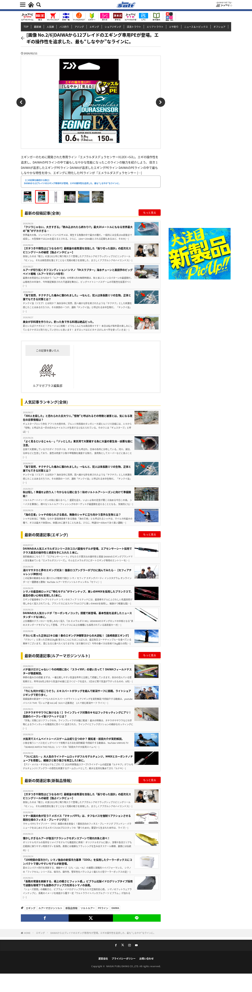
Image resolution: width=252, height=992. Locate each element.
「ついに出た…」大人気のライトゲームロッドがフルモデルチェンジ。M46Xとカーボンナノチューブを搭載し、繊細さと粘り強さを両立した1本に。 (78, 758)
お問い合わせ (146, 958)
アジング (79, 26)
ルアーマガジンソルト (50, 908)
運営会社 (103, 958)
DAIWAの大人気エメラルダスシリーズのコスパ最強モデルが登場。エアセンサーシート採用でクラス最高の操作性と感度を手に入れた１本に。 (77, 550)
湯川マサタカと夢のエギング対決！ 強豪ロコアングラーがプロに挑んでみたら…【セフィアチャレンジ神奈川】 (77, 572)
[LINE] (137, 918)
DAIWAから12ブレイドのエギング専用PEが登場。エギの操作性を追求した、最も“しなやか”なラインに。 (103, 932)
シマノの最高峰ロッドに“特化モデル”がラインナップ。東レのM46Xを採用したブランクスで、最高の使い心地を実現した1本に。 (78, 593)
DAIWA (115, 908)
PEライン (103, 908)
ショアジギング (113, 26)
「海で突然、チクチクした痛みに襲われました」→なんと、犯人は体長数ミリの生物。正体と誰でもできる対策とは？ (77, 297)
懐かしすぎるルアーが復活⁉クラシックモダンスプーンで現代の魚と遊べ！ (66, 838)
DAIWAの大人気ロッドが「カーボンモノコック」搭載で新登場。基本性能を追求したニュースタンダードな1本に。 (77, 615)
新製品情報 (71, 908)
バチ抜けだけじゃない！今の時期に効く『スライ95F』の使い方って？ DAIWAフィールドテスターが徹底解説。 (77, 671)
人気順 (50, 26)
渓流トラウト (134, 26)
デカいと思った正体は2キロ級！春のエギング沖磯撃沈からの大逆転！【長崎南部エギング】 (76, 635)
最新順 (37, 26)
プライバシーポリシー (124, 958)
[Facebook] (45, 918)
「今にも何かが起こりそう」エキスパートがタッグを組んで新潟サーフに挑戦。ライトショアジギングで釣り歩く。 (77, 692)
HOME (27, 932)
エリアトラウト (155, 26)
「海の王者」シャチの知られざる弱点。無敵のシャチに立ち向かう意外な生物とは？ (72, 514)
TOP (26, 26)
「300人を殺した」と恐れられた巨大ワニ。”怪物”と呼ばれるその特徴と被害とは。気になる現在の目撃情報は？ (77, 417)
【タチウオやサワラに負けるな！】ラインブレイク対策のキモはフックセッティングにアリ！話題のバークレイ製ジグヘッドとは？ (77, 714)
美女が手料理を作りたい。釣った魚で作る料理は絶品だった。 (59, 321)
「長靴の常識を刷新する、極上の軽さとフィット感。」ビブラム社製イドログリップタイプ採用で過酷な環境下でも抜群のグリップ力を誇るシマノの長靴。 (78, 883)
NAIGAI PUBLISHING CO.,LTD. (123, 966)
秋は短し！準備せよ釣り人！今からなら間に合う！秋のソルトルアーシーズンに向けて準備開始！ (77, 494)
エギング (94, 26)
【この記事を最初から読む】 (72, 182)
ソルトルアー (88, 908)
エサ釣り (174, 26)
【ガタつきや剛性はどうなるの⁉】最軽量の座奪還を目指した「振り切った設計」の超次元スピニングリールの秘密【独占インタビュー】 (77, 250)
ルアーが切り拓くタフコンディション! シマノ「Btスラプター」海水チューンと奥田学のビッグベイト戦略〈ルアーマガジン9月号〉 (78, 271)
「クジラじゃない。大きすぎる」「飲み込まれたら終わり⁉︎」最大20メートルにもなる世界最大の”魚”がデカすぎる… (78, 229)
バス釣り (64, 26)
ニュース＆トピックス (196, 26)
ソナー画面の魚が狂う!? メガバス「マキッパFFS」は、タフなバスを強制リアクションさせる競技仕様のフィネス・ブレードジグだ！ (77, 817)
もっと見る (149, 212)
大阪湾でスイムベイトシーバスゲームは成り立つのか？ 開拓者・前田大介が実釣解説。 (73, 739)
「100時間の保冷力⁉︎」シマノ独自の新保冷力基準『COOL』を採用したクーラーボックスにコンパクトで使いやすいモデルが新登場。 (77, 861)
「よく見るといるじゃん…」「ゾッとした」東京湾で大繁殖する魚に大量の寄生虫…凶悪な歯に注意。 (78, 443)
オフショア (219, 26)
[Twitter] (91, 918)
